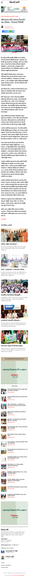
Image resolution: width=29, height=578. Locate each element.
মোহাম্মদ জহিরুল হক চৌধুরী (11, 551)
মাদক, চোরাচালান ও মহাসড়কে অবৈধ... (13, 269)
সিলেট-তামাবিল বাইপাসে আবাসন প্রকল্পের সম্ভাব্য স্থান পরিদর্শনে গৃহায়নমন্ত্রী (17, 389)
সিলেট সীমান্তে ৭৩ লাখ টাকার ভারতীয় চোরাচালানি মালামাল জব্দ (15, 465)
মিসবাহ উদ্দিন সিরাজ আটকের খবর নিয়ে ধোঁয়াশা (17, 487)
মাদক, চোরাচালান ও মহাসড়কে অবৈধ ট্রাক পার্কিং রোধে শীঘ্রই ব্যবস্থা (17, 442)
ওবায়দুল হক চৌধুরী (9, 556)
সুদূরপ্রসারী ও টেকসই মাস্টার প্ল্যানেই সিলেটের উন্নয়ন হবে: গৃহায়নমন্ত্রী (16, 420)
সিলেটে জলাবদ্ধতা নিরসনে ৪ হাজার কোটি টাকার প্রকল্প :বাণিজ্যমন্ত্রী (17, 427)
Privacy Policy (4, 567)
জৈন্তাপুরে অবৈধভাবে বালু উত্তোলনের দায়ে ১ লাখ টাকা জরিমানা (17, 450)
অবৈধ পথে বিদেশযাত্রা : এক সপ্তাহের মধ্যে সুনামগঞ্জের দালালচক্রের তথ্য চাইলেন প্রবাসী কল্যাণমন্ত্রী (16, 405)
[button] (2, 2)
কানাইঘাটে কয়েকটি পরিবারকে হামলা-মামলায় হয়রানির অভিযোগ (16, 495)
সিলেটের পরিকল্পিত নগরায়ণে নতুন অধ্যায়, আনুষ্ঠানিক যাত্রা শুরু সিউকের (16, 480)
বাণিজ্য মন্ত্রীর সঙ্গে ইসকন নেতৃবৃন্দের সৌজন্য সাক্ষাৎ (16, 435)
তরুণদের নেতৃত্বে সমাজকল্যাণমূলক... (12, 346)
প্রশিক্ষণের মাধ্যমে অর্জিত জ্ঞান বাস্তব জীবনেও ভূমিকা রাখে (16, 412)
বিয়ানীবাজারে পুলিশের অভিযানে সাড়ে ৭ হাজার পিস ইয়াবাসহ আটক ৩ (17, 472)
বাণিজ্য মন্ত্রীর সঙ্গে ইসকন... (9, 244)
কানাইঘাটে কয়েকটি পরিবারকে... (11, 320)
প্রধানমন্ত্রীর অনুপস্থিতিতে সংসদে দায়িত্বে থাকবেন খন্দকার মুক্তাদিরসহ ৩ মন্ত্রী (17, 457)
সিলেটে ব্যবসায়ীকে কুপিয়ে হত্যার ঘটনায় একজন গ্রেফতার (17, 397)
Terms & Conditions (6, 565)
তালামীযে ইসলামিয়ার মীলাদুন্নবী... (11, 295)
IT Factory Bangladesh (18, 575)
